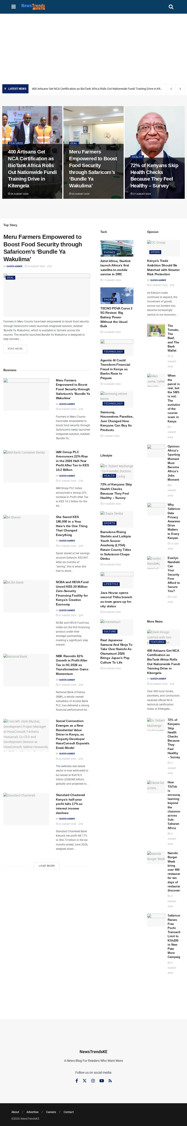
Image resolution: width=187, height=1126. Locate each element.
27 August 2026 (142, 194)
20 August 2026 (67, 824)
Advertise (32, 1112)
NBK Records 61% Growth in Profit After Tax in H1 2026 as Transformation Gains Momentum (72, 665)
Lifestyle (111, 584)
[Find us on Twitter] (85, 1081)
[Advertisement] (93, 48)
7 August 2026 (111, 436)
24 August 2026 (112, 564)
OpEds (155, 252)
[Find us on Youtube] (101, 1081)
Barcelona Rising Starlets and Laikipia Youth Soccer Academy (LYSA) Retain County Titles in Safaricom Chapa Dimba (115, 545)
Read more (17, 347)
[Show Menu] (13, 7)
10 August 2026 (112, 384)
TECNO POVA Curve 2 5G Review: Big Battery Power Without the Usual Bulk (116, 317)
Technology (113, 351)
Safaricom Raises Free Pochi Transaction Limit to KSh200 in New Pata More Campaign (176, 936)
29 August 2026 (19, 194)
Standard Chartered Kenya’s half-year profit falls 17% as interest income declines (70, 803)
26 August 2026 (67, 759)
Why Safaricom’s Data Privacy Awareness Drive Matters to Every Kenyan (176, 521)
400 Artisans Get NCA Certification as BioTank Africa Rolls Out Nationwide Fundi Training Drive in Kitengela (100, 88)
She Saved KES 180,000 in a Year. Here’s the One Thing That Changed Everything (71, 525)
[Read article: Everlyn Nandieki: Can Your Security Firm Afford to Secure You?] (156, 562)
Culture (110, 631)
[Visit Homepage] (33, 6)
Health (137, 157)
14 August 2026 (112, 332)
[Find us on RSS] (110, 1081)
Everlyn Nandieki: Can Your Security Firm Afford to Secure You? (174, 574)
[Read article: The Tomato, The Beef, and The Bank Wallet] (156, 330)
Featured (16, 143)
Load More (47, 865)
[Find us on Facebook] (76, 1081)
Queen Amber (14, 266)
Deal (73, 143)
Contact (69, 1112)
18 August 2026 (172, 361)
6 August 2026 (172, 490)
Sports (109, 523)
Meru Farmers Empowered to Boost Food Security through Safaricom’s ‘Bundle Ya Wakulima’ (73, 389)
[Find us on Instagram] (93, 1081)
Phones (109, 252)
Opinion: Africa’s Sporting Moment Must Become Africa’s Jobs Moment (174, 463)
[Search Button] (171, 7)
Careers (51, 1112)
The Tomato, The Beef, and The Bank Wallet (173, 338)
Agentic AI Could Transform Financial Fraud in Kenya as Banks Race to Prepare (115, 369)
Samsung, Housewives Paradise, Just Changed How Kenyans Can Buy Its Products (116, 421)
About (15, 1112)
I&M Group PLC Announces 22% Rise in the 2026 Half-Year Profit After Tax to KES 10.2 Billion (72, 461)
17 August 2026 (112, 280)
